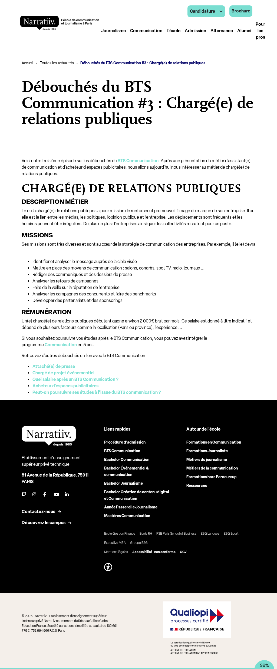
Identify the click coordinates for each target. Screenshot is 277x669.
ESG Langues (210, 533)
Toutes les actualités (57, 63)
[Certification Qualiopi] (196, 627)
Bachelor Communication (126, 459)
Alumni (244, 30)
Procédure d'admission (125, 442)
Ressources (196, 485)
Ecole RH (146, 533)
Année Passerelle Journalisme (130, 507)
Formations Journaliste (207, 451)
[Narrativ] (59, 23)
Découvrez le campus (43, 522)
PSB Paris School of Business (176, 533)
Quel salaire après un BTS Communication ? (75, 379)
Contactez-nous (38, 511)
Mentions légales (116, 552)
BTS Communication (122, 451)
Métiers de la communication (212, 468)
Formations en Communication (213, 442)
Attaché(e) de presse (53, 366)
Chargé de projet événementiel (63, 372)
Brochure (241, 11)
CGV (183, 552)
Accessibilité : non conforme (154, 552)
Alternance (221, 30)
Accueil (28, 63)
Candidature (202, 11)
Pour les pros (260, 31)
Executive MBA (115, 543)
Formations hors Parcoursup (211, 477)
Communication (146, 30)
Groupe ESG (139, 543)
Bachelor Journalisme (123, 483)
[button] (108, 567)
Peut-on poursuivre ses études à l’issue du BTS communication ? (96, 392)
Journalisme (113, 30)
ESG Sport (231, 533)
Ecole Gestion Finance (119, 533)
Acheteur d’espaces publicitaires (65, 385)
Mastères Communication (127, 516)
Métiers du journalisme (206, 459)
